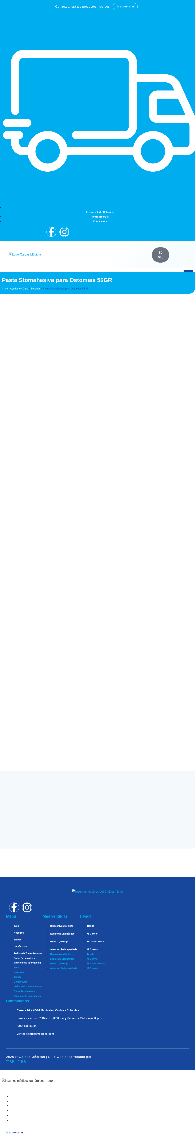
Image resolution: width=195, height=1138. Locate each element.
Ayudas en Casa (19, 288)
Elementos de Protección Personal (35, 1120)
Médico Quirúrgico (60, 941)
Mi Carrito (92, 933)
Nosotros (19, 932)
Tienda (17, 939)
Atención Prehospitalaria (63, 949)
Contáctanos (21, 946)
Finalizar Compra (96, 941)
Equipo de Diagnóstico (62, 933)
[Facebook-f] (51, 232)
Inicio (5, 288)
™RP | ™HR (16, 1061)
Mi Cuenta (92, 949)
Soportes (36, 288)
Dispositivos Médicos (62, 926)
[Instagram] (64, 232)
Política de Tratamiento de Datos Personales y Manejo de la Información (28, 958)
